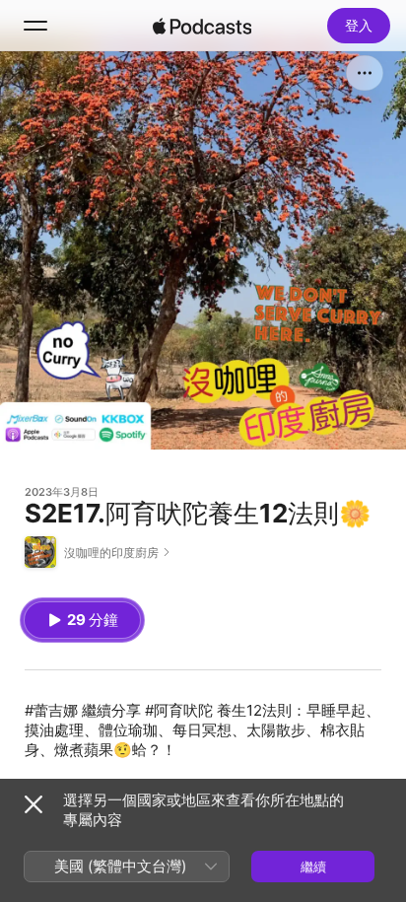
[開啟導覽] (35, 25)
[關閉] (33, 804)
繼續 (313, 866)
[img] (202, 25)
